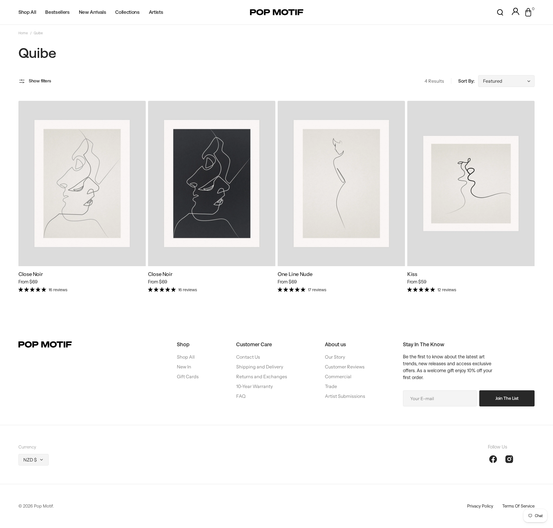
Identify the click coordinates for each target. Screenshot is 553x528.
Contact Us (248, 357)
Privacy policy (480, 506)
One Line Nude (295, 274)
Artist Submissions (345, 396)
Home (23, 33)
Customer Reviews (345, 367)
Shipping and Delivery (259, 367)
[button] (500, 12)
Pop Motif (43, 506)
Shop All (186, 357)
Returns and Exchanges (261, 376)
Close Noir (30, 274)
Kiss (412, 274)
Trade (331, 386)
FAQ (241, 396)
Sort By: (466, 81)
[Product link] (82, 199)
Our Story (335, 357)
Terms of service (518, 506)
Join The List (506, 398)
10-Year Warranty (254, 386)
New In (184, 367)
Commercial (338, 376)
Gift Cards (188, 376)
